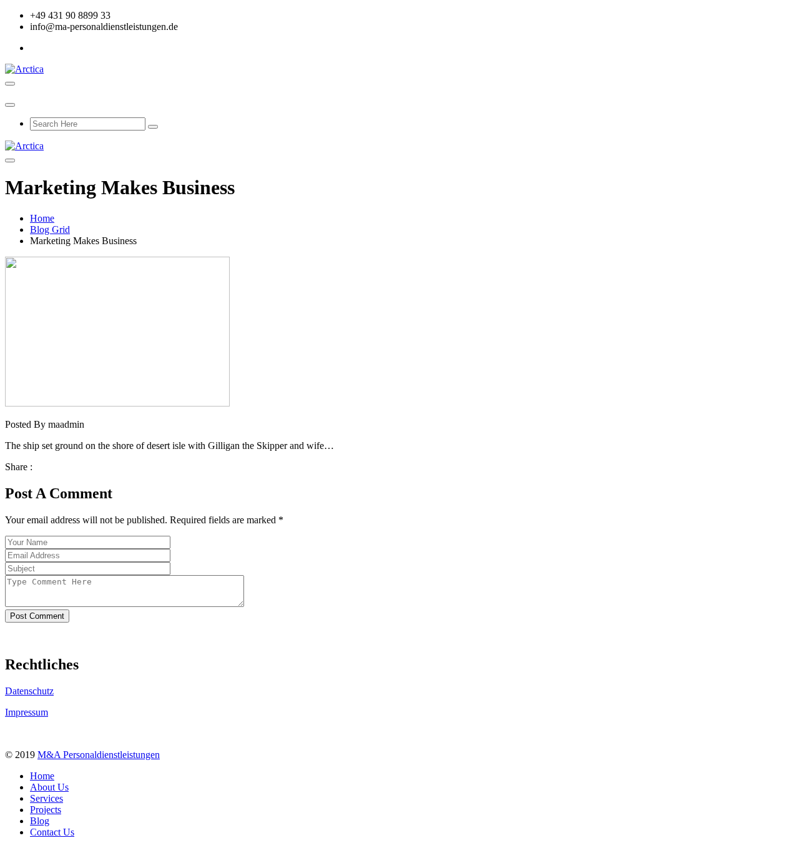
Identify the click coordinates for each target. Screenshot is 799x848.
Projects (45, 809)
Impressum (26, 712)
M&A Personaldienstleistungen (98, 754)
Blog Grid (50, 229)
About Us (49, 787)
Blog (39, 821)
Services (46, 798)
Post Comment (37, 616)
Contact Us (52, 832)
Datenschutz (29, 691)
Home (42, 218)
